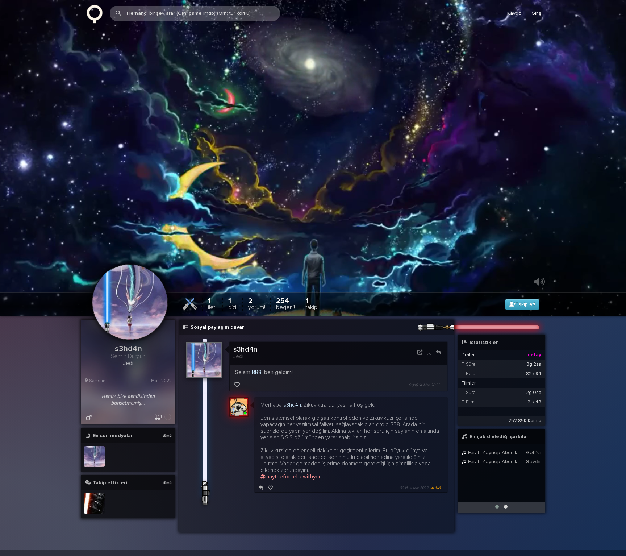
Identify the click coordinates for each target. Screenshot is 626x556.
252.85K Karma (524, 433)
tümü (167, 448)
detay (534, 367)
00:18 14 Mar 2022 (424, 397)
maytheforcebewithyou (293, 489)
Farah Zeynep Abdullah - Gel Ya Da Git (504, 465)
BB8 (257, 385)
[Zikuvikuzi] (94, 13)
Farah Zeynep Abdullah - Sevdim (504, 474)
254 (285, 316)
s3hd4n (245, 362)
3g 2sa (534, 377)
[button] (497, 519)
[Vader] (94, 516)
